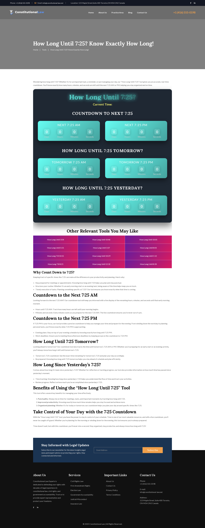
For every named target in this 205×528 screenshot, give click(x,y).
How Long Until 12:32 (101, 264)
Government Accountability (81, 495)
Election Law (75, 490)
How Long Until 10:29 (101, 256)
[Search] (167, 12)
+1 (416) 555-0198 (23, 3)
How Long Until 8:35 (148, 264)
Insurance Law (76, 504)
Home (91, 12)
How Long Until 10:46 (101, 239)
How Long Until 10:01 (148, 239)
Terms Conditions (113, 495)
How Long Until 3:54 (55, 239)
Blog (130, 12)
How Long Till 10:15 (55, 256)
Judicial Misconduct (78, 499)
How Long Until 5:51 (55, 248)
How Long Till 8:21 (55, 264)
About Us (102, 12)
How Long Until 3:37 (101, 248)
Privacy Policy (112, 490)
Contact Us (142, 12)
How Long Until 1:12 (148, 256)
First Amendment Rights (80, 486)
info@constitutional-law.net (53, 3)
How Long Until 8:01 (148, 248)
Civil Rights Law (76, 481)
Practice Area (117, 12)
